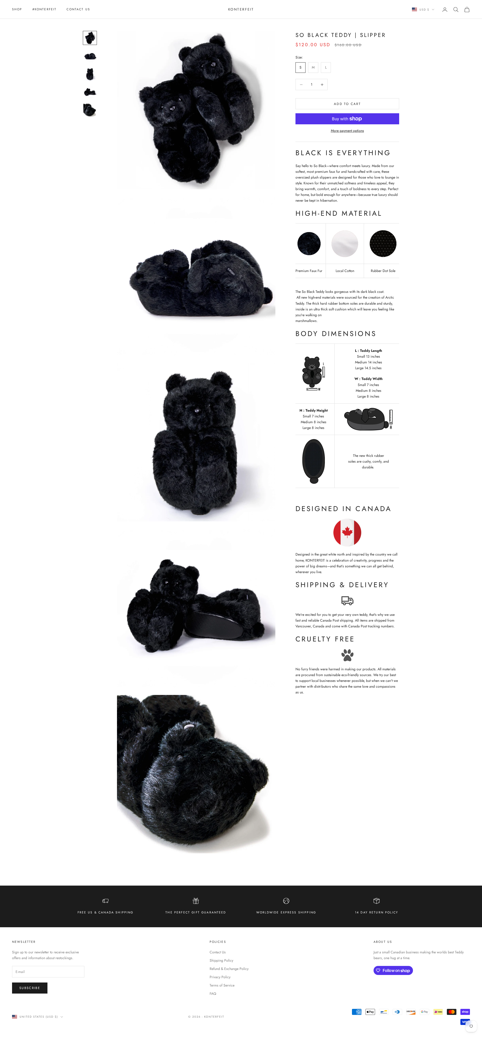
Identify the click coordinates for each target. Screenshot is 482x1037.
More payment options (347, 130)
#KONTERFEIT (44, 9)
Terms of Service (222, 985)
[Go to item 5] (90, 110)
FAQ (213, 993)
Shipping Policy (221, 960)
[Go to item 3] (90, 74)
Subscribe (29, 988)
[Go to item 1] (90, 38)
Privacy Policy (220, 976)
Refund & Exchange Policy (229, 968)
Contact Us (78, 9)
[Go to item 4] (90, 92)
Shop (17, 9)
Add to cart (347, 103)
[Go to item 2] (90, 56)
